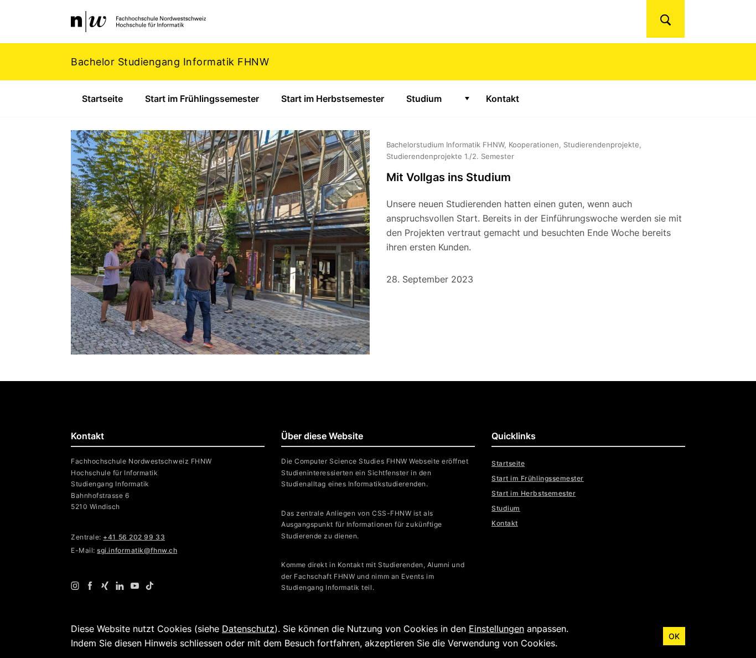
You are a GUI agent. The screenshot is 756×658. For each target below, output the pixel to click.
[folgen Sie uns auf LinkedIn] (120, 585)
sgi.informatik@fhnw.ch (137, 550)
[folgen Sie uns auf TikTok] (150, 585)
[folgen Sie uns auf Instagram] (75, 585)
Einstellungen (496, 628)
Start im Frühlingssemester (202, 98)
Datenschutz (248, 628)
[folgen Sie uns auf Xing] (105, 585)
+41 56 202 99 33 (134, 537)
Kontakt (502, 98)
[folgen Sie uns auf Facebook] (90, 585)
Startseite (102, 98)
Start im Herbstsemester (332, 98)
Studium (424, 98)
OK (674, 636)
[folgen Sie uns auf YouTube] (135, 585)
